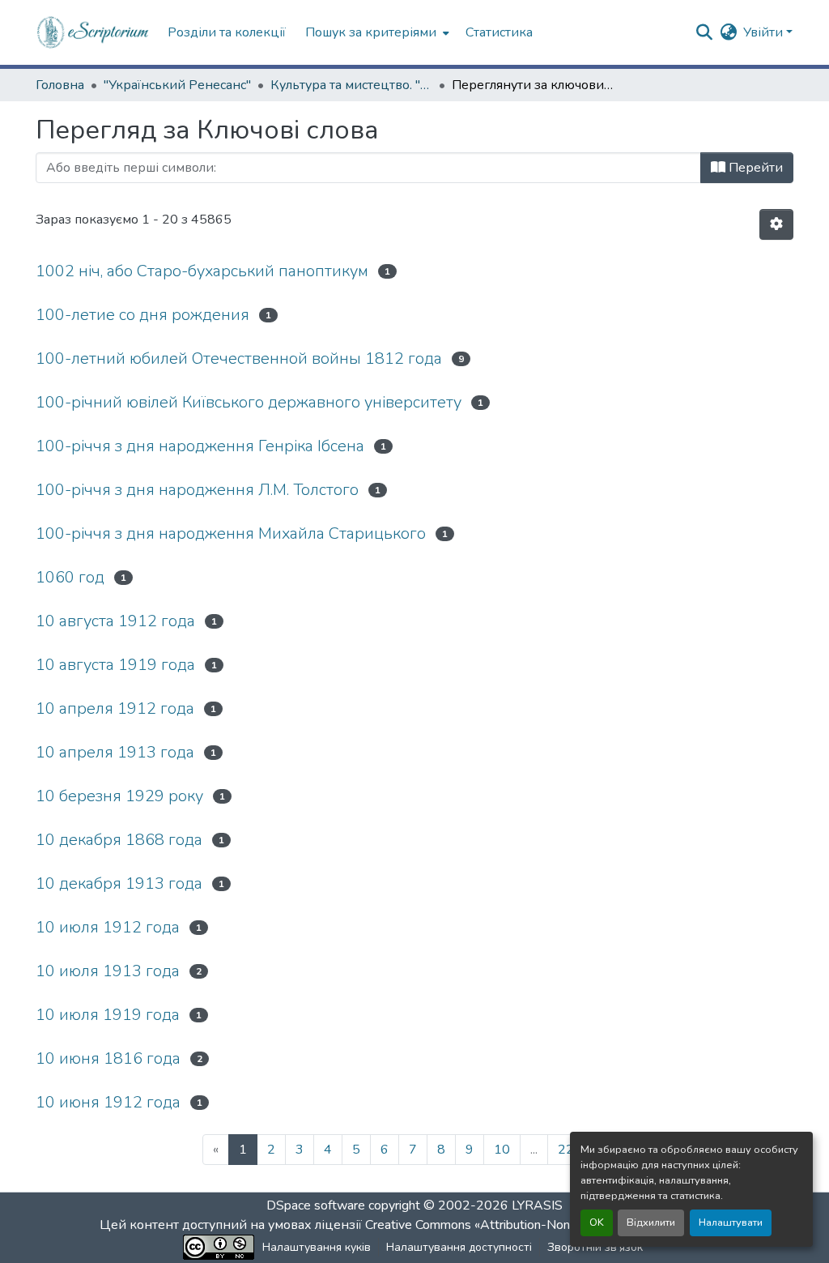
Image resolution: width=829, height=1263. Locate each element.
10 (502, 1149)
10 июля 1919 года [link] (108, 1015)
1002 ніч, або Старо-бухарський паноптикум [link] (202, 271)
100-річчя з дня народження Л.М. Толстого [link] (197, 490)
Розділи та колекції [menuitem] (227, 32)
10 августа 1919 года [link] (115, 665)
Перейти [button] (754, 168)
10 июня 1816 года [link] (108, 1058)
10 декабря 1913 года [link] (119, 883)
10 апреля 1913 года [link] (115, 752)
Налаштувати (731, 1222)
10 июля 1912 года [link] (108, 927)
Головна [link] (60, 85)
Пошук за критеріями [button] (370, 32)
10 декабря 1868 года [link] (119, 840)
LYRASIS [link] (537, 1205)
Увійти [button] (764, 32)
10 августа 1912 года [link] (115, 621)
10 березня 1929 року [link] (119, 796)
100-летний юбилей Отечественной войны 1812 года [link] (239, 358)
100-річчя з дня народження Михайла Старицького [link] (231, 533)
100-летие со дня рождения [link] (142, 315)
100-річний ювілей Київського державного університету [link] (248, 402)
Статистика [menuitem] (499, 32)
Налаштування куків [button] (316, 1247)
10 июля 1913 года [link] (108, 971)
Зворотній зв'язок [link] (595, 1247)
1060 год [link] (70, 577)
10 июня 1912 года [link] (108, 1102)
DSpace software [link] (315, 1205)
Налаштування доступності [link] (459, 1247)
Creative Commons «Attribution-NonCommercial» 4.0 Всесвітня (546, 1225)
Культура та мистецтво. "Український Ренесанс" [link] (351, 85)
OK (596, 1222)
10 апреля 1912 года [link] (115, 708)
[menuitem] (375, 32)
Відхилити (651, 1222)
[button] (93, 32)
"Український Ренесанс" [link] (177, 85)
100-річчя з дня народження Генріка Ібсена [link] (200, 446)
